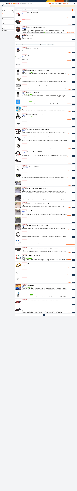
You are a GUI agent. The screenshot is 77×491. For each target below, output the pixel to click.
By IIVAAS (23, 286)
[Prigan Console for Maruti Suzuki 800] (18, 161)
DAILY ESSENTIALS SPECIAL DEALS (16, 3)
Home (16, 6)
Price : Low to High (29, 9)
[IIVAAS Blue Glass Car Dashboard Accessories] (18, 287)
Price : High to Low (35, 9)
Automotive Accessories (31, 6)
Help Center (66, 3)
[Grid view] (74, 10)
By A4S (22, 233)
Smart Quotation (55, 3)
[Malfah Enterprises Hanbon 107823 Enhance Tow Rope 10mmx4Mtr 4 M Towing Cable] (18, 242)
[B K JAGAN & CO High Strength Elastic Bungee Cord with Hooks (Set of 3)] (18, 257)
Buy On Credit (60, 3)
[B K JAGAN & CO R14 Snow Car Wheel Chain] (18, 273)
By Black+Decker (24, 28)
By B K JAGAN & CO (24, 256)
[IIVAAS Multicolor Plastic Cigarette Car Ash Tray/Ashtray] (18, 295)
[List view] (72, 10)
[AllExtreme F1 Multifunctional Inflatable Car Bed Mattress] (18, 212)
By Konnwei (23, 174)
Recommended (20, 9)
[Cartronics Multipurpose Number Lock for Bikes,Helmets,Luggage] (18, 50)
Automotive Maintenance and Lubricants (22, 6)
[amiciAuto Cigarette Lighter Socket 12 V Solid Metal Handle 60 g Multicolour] (18, 153)
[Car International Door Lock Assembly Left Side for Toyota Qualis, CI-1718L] (18, 79)
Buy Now (73, 24)
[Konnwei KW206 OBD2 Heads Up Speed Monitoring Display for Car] (18, 176)
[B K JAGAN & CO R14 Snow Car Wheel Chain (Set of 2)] (18, 280)
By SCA (22, 301)
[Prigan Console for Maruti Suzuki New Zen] (18, 37)
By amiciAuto (23, 130)
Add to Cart (69, 24)
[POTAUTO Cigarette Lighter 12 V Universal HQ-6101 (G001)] (18, 102)
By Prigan (23, 36)
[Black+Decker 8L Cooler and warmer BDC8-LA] (18, 22)
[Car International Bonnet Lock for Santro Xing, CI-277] (18, 124)
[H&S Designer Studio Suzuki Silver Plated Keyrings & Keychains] (18, 168)
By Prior (23, 56)
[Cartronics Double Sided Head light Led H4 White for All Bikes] (18, 14)
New (24, 9)
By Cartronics (23, 13)
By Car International (24, 78)
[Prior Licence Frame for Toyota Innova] (18, 57)
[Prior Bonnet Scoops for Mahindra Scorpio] (18, 65)
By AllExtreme (23, 71)
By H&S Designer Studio (25, 167)
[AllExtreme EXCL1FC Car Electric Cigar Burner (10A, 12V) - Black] (18, 94)
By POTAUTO (23, 100)
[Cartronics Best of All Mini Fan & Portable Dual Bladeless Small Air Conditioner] (18, 109)
